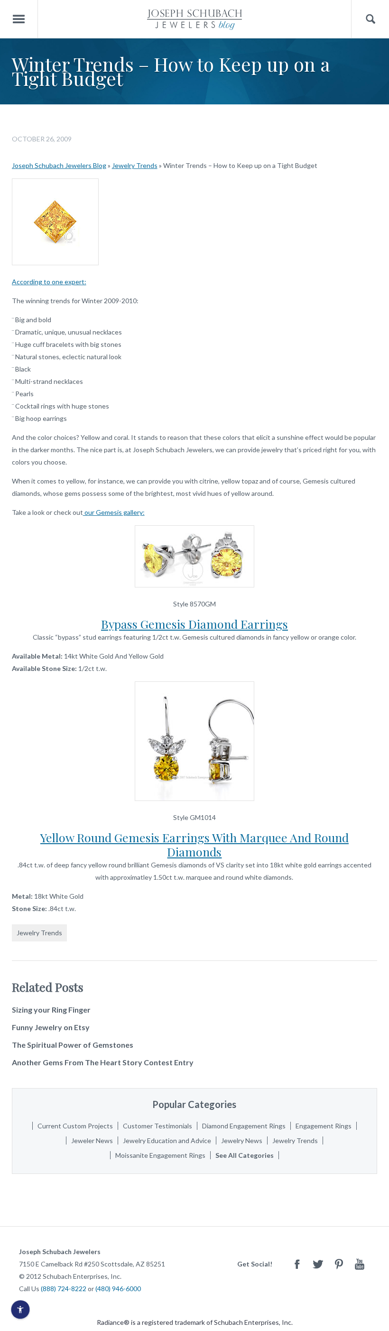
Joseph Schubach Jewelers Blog (59, 165)
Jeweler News (92, 1140)
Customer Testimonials (157, 1126)
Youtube (359, 1264)
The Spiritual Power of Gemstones (72, 1044)
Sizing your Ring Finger (51, 1009)
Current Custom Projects (75, 1126)
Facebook (297, 1264)
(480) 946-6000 (118, 1288)
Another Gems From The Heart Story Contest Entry (103, 1062)
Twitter (317, 1264)
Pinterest (338, 1264)
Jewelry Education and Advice (167, 1140)
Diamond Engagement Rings (244, 1126)
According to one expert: (49, 282)
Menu (19, 19)
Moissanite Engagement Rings (160, 1155)
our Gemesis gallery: (114, 512)
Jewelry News (241, 1140)
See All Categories (244, 1155)
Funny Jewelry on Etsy (51, 1027)
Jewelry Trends (134, 165)
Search (370, 19)
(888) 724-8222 (63, 1288)
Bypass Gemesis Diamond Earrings (194, 624)
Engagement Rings (324, 1126)
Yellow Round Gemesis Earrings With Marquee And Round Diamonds (194, 844)
